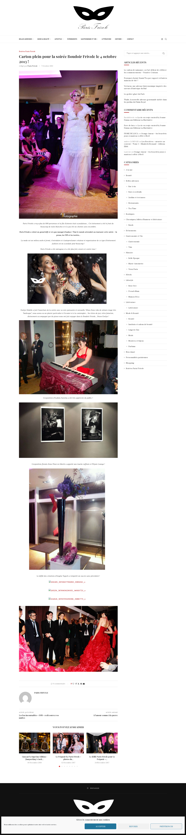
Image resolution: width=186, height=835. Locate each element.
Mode (130, 335)
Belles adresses (25, 39)
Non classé (130, 352)
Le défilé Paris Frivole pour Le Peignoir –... (102, 758)
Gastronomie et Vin (88, 39)
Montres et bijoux (136, 341)
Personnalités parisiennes (137, 357)
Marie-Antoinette (135, 263)
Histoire (118, 39)
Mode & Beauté (43, 39)
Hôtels (129, 274)
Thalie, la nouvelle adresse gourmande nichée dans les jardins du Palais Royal (145, 100)
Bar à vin (132, 186)
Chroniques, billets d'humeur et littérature (144, 219)
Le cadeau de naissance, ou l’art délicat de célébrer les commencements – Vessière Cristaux (145, 71)
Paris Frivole (32, 66)
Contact (130, 39)
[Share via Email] (84, 684)
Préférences (166, 826)
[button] (22, 750)
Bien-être (132, 286)
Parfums (131, 346)
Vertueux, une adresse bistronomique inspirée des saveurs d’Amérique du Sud (145, 87)
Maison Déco (133, 297)
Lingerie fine (133, 330)
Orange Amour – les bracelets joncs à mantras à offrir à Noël (145, 134)
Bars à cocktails (135, 192)
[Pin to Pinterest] (81, 684)
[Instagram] (162, 39)
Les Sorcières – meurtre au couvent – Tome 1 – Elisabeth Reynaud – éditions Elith (144, 144)
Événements (72, 39)
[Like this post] (73, 684)
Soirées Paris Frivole (135, 368)
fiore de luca (129, 125)
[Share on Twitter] (78, 684)
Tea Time (132, 208)
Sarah (130, 225)
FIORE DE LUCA (131, 133)
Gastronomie (134, 241)
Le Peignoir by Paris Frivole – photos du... (68, 758)
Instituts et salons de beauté (140, 324)
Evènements (131, 230)
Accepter (100, 826)
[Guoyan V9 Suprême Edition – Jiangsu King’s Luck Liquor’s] (34, 743)
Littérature (106, 39)
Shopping (130, 363)
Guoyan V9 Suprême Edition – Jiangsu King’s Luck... (34, 758)
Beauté (129, 175)
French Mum (133, 291)
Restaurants (133, 203)
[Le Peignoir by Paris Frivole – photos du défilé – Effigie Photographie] (68, 743)
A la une (129, 170)
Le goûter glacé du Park (134, 94)
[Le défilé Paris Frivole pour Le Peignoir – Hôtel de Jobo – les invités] (102, 743)
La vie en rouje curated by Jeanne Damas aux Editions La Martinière (145, 118)
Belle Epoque (134, 258)
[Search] (165, 39)
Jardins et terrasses (136, 197)
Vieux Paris (133, 269)
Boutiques (130, 214)
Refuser (133, 826)
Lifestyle (58, 39)
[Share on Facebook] (76, 684)
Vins (130, 247)
